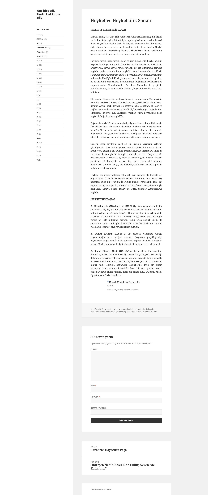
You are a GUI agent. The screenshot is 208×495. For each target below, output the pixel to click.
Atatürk (40, 56)
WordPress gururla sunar (101, 489)
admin (109, 309)
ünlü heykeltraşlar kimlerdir (145, 312)
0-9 (38, 35)
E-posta (95, 397)
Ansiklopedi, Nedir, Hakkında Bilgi (48, 14)
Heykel (123, 309)
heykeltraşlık (111, 312)
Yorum (94, 349)
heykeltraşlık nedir (124, 312)
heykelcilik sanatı (98, 312)
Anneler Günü (43, 47)
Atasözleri (41, 52)
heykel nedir (148, 309)
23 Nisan (40, 39)
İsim (93, 385)
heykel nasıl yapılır (134, 309)
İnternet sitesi (98, 408)
